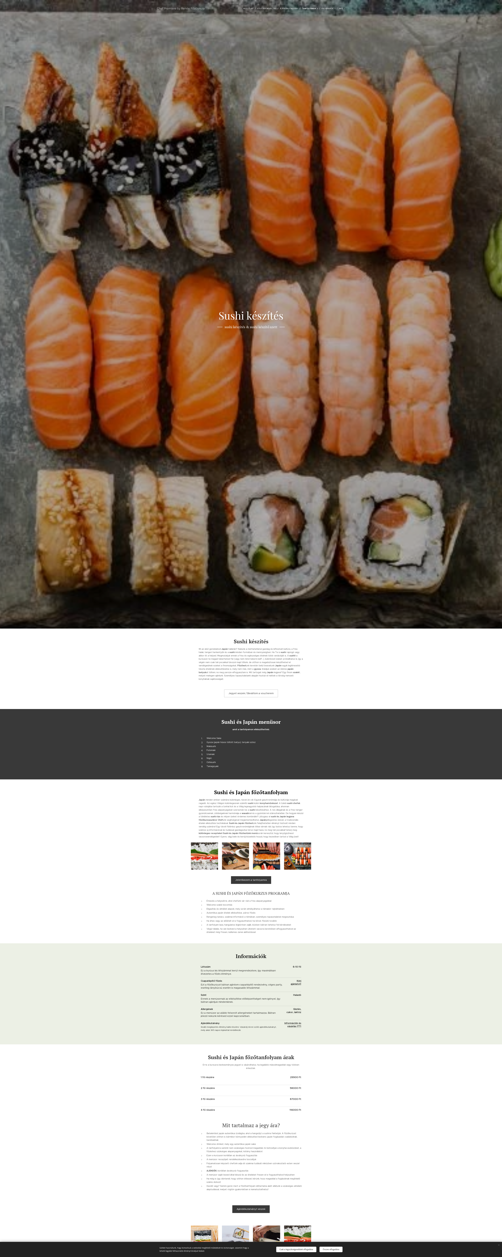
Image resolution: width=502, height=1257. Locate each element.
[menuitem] (249, 8)
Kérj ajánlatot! (296, 982)
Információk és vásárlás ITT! (292, 1025)
